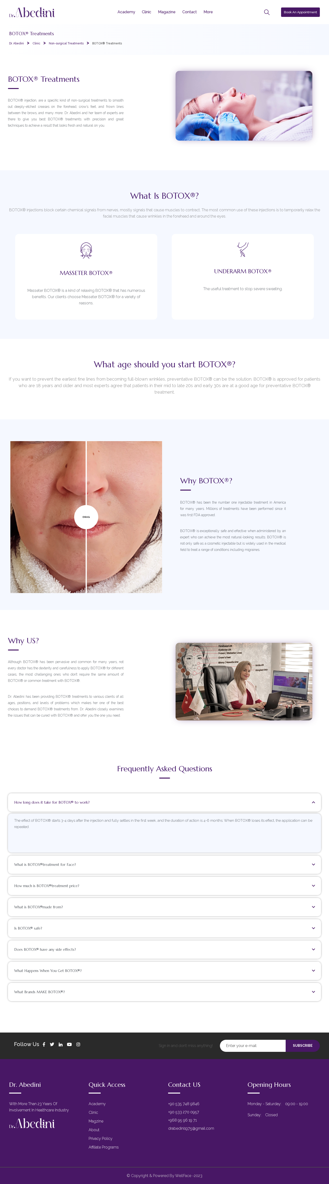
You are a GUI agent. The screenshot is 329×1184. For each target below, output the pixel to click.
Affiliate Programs (104, 1147)
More (208, 12)
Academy (126, 12)
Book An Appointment (300, 12)
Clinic (146, 12)
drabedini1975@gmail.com (191, 1128)
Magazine (167, 12)
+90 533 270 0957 (183, 1112)
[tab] (164, 802)
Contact (189, 12)
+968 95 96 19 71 (182, 1120)
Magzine (96, 1121)
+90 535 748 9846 (183, 1104)
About (94, 1130)
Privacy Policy (100, 1138)
